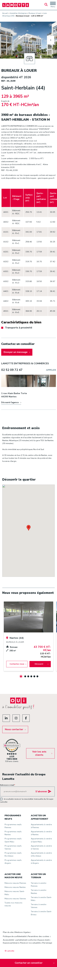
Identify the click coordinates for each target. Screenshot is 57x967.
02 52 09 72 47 (11, 370)
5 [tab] (34, 676)
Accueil (5, 13)
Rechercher (46, 5)
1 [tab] (21, 676)
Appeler (51, 369)
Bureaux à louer (35, 13)
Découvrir (39, 664)
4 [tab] (31, 676)
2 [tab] (25, 676)
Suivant (50, 40)
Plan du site (8, 932)
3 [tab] (28, 676)
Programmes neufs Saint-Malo (13, 840)
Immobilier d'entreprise (18, 13)
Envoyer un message (16, 352)
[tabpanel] (28, 636)
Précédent (6, 40)
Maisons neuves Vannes (15, 898)
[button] (28, 528)
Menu (53, 6)
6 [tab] (37, 676)
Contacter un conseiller (28, 963)
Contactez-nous (17, 664)
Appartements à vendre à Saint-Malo (41, 840)
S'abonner (41, 791)
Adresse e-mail (7, 785)
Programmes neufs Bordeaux (13, 854)
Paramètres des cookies (38, 936)
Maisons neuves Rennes (15, 883)
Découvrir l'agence (10, 402)
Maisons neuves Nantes (15, 887)
